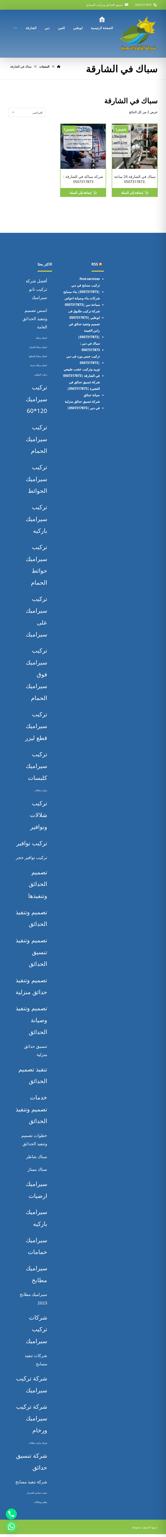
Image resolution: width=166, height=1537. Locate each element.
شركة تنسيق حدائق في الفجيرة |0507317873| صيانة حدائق (83, 388)
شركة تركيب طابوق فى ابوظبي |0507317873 (84, 314)
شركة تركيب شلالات (38, 1443)
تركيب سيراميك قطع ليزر (36, 726)
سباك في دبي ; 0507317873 (90, 346)
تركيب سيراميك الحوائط (36, 479)
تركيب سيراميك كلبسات (36, 766)
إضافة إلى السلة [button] (132, 192)
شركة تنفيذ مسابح (31, 1482)
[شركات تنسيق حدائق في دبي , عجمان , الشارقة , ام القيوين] (139, 33)
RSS (95, 264)
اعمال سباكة (41, 337)
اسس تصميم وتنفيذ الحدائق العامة (34, 318)
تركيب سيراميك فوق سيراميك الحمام (36, 674)
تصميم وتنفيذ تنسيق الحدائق (31, 952)
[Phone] (11, 1514)
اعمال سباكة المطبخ (38, 356)
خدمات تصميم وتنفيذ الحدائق (31, 1109)
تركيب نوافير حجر (31, 857)
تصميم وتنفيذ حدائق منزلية (31, 986)
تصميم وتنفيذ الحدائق (31, 918)
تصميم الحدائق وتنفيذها (37, 884)
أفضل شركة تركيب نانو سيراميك (36, 289)
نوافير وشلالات (40, 1502)
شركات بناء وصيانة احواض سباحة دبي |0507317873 (82, 301)
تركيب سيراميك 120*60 (36, 399)
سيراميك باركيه (36, 1218)
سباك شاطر (36, 1156)
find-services (90, 279)
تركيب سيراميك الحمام (36, 439)
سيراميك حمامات (36, 1246)
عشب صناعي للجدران (37, 1492)
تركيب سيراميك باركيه (36, 519)
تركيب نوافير (31, 843)
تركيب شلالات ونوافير (38, 815)
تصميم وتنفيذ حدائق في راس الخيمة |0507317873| (84, 330)
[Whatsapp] (11, 1526)
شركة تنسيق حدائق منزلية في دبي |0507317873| (82, 404)
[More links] (15, 22)
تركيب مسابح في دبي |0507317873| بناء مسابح (81, 288)
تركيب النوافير (40, 374)
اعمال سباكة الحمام (38, 347)
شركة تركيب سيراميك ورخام (31, 1418)
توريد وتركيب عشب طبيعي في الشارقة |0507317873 (81, 372)
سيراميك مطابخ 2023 (33, 1298)
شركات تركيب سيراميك (36, 1329)
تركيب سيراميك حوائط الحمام (36, 564)
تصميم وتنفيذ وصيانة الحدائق (31, 1020)
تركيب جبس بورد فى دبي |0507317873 (83, 359)
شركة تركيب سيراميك (31, 1384)
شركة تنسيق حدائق (31, 1461)
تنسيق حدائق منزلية (35, 1050)
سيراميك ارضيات (36, 1190)
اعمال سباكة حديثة (38, 365)
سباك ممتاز (37, 1169)
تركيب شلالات (40, 790)
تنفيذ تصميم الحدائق (32, 1075)
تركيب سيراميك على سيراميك (36, 616)
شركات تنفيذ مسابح (36, 1360)
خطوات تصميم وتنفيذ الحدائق (34, 1139)
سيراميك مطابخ (36, 1274)
